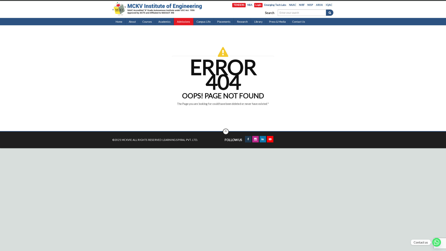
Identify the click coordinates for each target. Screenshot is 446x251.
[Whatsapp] (436, 242)
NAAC (292, 4)
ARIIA (319, 4)
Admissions (183, 21)
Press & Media (277, 21)
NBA (249, 4)
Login (258, 4)
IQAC (329, 4)
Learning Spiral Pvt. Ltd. (180, 139)
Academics (164, 21)
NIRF (302, 4)
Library (258, 21)
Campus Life (204, 21)
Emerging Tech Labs (275, 4)
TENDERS (238, 4)
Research (242, 21)
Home (119, 21)
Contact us (298, 21)
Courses (147, 21)
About (132, 21)
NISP (310, 4)
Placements (223, 21)
